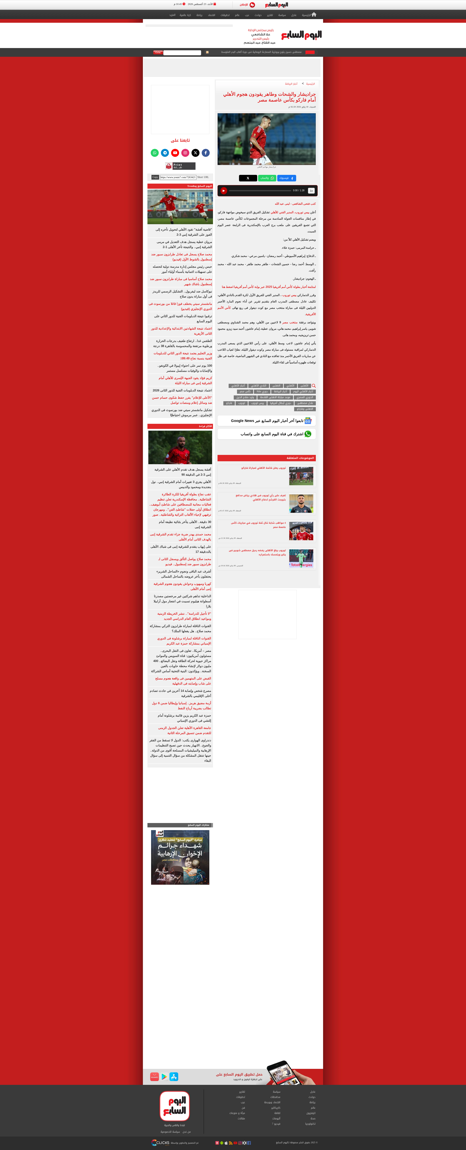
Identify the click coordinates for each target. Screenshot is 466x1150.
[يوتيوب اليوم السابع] (175, 153)
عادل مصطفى (305, 403)
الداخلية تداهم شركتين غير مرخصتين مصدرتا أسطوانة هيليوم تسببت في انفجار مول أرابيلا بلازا (182, 601)
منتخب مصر (290, 322)
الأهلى (304, 386)
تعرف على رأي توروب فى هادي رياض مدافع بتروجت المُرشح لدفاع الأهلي (261, 497)
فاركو (229, 403)
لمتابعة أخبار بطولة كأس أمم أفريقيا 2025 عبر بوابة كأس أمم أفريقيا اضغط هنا (269, 286)
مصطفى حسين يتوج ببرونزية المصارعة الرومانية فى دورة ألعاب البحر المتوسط (261, 52)
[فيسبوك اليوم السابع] (206, 153)
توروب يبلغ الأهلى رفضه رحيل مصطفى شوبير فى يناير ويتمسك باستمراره (257, 552)
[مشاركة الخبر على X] (248, 178)
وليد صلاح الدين (245, 397)
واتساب (264, 178)
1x (311, 190)
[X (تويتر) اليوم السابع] (195, 153)
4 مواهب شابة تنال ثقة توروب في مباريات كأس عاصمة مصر (258, 525)
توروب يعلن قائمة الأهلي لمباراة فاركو (263, 468)
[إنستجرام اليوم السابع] (185, 153)
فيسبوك (284, 178)
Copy (155, 177)
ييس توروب (289, 295)
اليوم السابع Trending (199, 186)
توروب (241, 403)
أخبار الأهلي (238, 386)
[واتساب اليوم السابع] (155, 153)
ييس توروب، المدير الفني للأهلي (290, 212)
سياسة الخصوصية (170, 1132)
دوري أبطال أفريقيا (280, 403)
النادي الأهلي (258, 386)
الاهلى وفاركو (305, 409)
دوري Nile (262, 392)
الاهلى (276, 386)
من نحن (187, 1132)
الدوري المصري (305, 397)
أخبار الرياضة (291, 84)
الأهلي (290, 386)
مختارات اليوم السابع (198, 825)
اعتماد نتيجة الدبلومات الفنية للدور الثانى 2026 (182, 390)
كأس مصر (245, 392)
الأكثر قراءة (205, 426)
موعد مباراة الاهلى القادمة (275, 397)
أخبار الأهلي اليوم (303, 392)
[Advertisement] (233, 1031)
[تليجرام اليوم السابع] (165, 153)
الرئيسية (310, 84)
